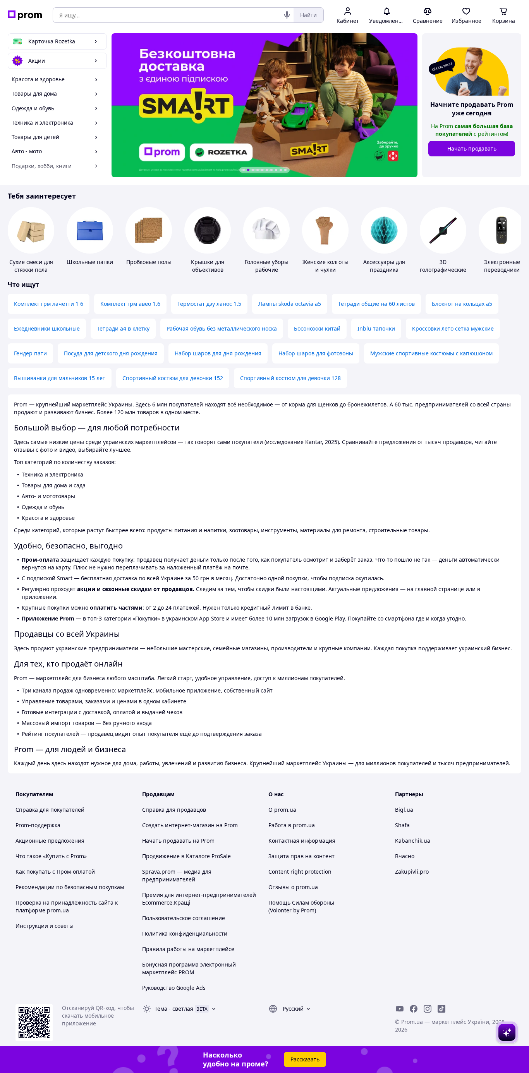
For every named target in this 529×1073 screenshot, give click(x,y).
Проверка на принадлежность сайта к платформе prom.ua (66, 906)
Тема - (174, 1008)
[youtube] (399, 1008)
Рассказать (304, 1059)
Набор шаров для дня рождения (218, 353)
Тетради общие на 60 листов (376, 303)
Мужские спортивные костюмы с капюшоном (431, 353)
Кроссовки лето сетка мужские (453, 328)
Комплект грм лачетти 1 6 (48, 303)
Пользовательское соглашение (183, 918)
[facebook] (413, 1008)
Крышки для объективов (207, 265)
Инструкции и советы (44, 925)
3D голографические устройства (443, 269)
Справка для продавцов (174, 809)
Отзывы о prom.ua (293, 887)
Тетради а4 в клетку (123, 328)
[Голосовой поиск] (287, 15)
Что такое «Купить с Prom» (51, 856)
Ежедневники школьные (47, 328)
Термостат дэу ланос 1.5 (209, 303)
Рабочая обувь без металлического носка (222, 328)
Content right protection (299, 871)
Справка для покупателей (49, 809)
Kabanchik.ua (412, 840)
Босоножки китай (317, 328)
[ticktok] (441, 1008)
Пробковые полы (149, 262)
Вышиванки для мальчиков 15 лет (59, 378)
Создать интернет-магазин (178, 825)
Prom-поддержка (37, 825)
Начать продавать (471, 148)
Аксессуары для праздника (384, 265)
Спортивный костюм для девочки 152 (172, 378)
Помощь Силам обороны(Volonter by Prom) (301, 906)
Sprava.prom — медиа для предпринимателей (176, 875)
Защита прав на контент (301, 856)
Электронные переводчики (502, 265)
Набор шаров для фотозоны (315, 353)
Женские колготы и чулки (325, 265)
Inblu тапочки (376, 328)
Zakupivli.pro (412, 871)
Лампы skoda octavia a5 (289, 303)
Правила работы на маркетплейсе (188, 949)
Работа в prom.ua (291, 825)
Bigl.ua (404, 809)
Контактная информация (301, 840)
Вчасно (404, 856)
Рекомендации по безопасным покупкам (69, 887)
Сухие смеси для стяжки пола (31, 265)
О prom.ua (282, 809)
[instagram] (427, 1008)
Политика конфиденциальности (184, 933)
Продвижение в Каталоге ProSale (186, 856)
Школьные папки (90, 262)
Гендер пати (30, 353)
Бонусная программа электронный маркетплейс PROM (189, 968)
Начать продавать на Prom (178, 840)
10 (285, 170)
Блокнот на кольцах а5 (462, 303)
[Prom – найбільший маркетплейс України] (25, 15)
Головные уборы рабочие (267, 265)
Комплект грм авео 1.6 (130, 303)
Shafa (402, 825)
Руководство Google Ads (174, 987)
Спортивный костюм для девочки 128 (290, 378)
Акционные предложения (49, 840)
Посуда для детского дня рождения (111, 353)
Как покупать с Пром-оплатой (55, 871)
